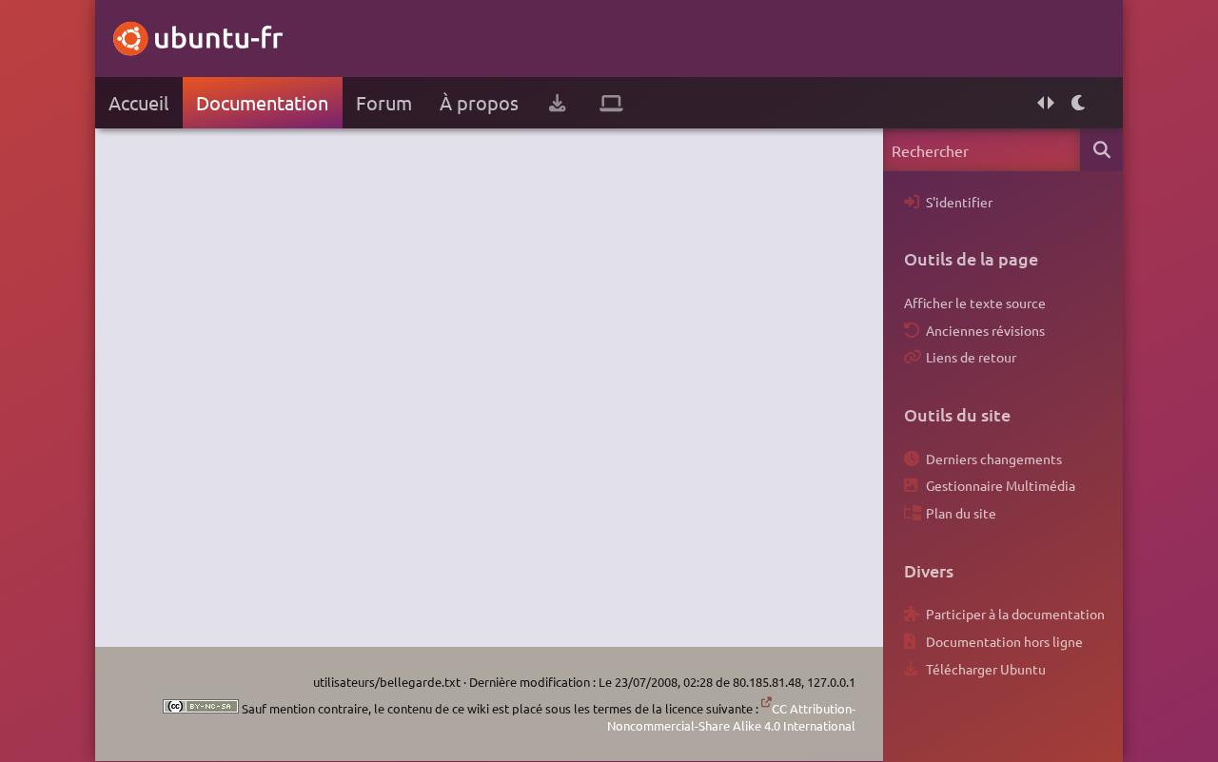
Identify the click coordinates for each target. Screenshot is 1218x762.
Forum (384, 102)
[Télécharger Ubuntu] (557, 102)
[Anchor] (913, 258)
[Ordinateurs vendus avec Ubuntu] (611, 102)
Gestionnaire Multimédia (1000, 485)
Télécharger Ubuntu (986, 668)
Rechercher (1101, 149)
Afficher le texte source (975, 302)
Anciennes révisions (985, 330)
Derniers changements (994, 458)
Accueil (138, 102)
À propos (479, 102)
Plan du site (961, 512)
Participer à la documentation (1015, 613)
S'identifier (959, 201)
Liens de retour (971, 356)
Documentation (262, 102)
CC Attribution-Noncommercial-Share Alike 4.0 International (731, 716)
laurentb (554, 142)
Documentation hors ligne (1004, 641)
